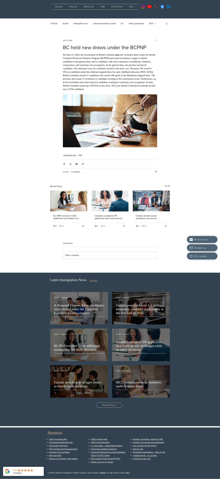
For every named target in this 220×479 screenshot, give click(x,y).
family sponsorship (136, 23)
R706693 (102, 473)
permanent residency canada (104, 23)
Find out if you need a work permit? (63, 459)
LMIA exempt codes (99, 439)
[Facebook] (162, 6)
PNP (80, 155)
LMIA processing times (100, 442)
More (151, 23)
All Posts (53, 23)
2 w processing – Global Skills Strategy (106, 446)
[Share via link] (83, 164)
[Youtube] (149, 6)
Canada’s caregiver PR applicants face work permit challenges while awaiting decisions (108, 217)
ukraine (65, 23)
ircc (122, 23)
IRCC (128, 473)
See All (167, 186)
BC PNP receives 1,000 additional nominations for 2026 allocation (66, 217)
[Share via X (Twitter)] (70, 164)
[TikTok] (155, 6)
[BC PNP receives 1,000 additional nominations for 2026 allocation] (68, 201)
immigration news (81, 23)
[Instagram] (143, 6)
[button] (166, 24)
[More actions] (155, 40)
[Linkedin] (168, 6)
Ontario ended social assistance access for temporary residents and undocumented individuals (149, 217)
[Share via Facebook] (64, 164)
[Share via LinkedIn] (76, 164)
